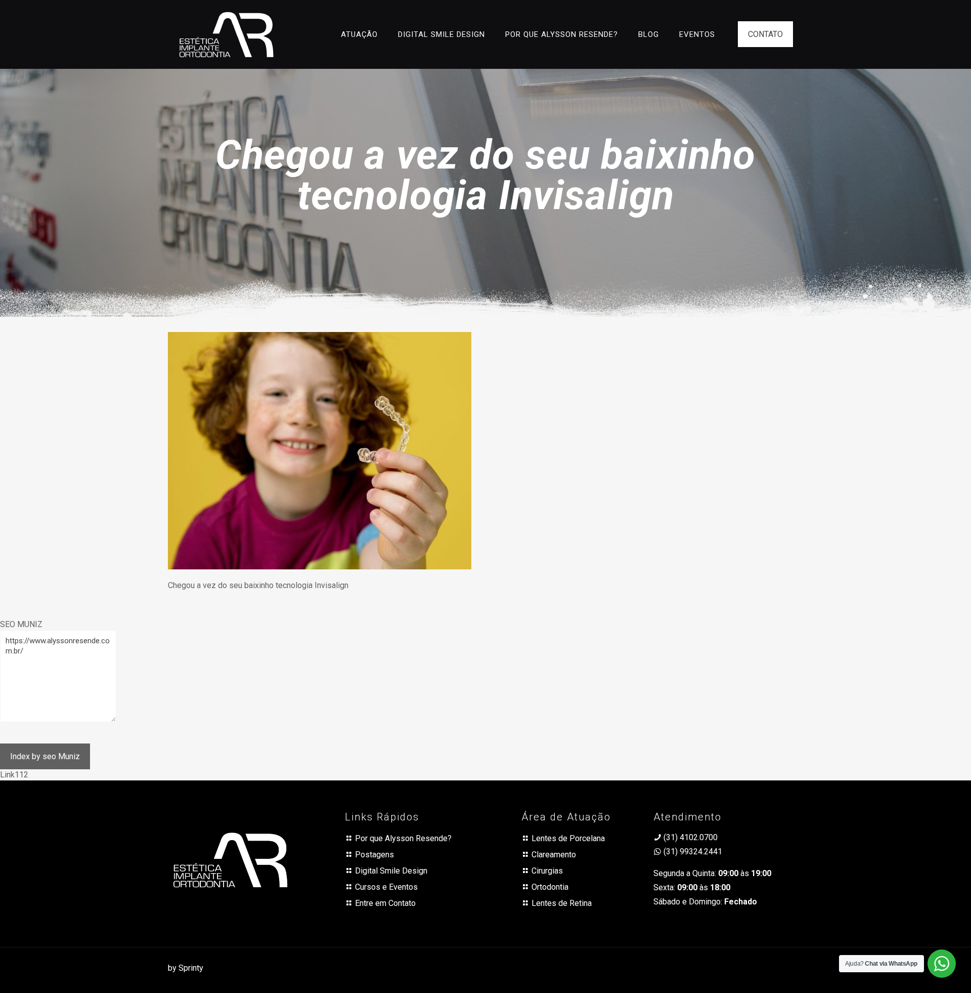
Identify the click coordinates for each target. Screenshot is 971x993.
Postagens (374, 854)
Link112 (14, 774)
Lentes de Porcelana (568, 838)
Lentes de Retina (562, 903)
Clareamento (554, 854)
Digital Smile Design (391, 871)
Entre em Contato (385, 903)
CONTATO (765, 34)
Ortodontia (550, 887)
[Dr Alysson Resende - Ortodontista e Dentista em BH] (226, 34)
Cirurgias (547, 871)
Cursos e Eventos (386, 887)
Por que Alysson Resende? (403, 838)
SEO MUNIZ (21, 624)
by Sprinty (185, 968)
